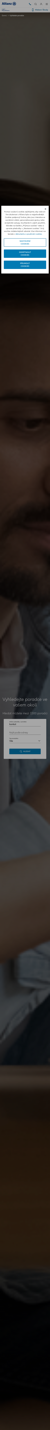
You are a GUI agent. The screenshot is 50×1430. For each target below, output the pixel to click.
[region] (25, 239)
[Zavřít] (45, 209)
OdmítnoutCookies (25, 253)
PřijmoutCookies (25, 264)
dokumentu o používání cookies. (29, 234)
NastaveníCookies (25, 242)
